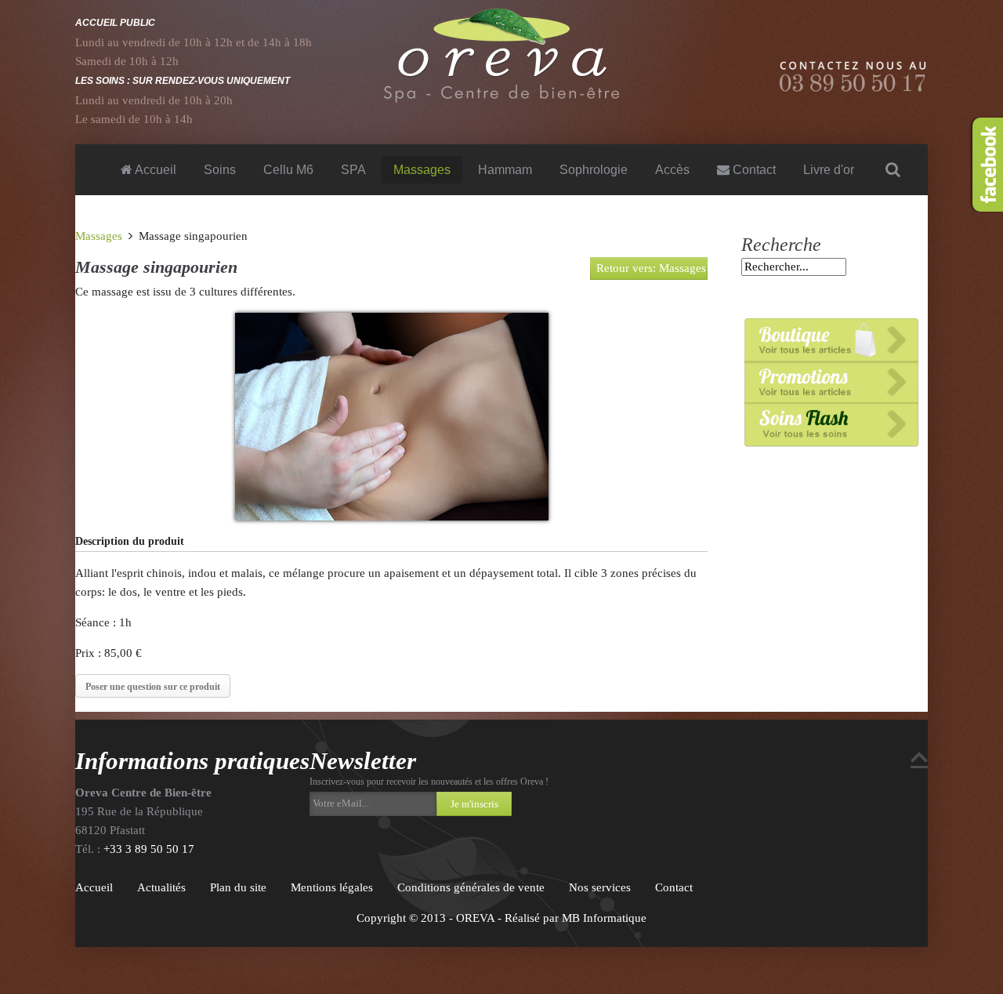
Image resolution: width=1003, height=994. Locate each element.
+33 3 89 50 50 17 (148, 849)
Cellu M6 (288, 169)
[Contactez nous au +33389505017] (853, 76)
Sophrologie (593, 169)
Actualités (161, 887)
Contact (753, 169)
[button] (373, 804)
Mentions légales (332, 887)
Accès (672, 169)
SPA (353, 169)
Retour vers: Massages (651, 268)
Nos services (600, 887)
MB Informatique (604, 918)
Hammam (505, 169)
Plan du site (238, 887)
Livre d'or (828, 169)
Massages (422, 169)
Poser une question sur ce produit (152, 686)
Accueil (154, 169)
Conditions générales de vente (471, 887)
